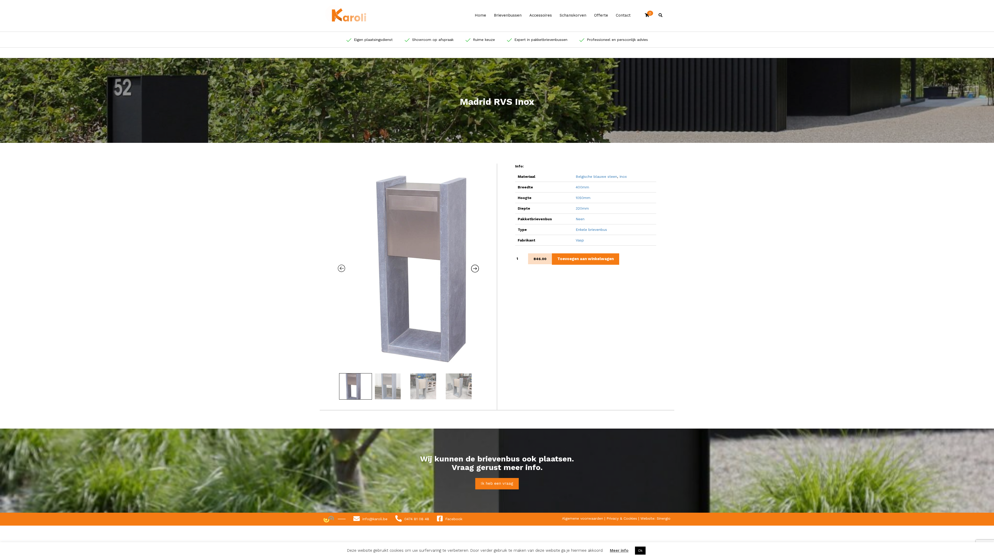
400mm (582, 187)
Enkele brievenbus (591, 229)
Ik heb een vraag (497, 483)
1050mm (583, 198)
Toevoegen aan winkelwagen (585, 258)
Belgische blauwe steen (596, 176)
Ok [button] (640, 551)
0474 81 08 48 (416, 519)
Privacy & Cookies (622, 518)
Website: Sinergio (655, 518)
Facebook (453, 519)
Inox (623, 176)
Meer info (619, 550)
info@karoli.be (375, 519)
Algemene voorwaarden (583, 518)
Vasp (580, 240)
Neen (580, 219)
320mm (582, 208)
